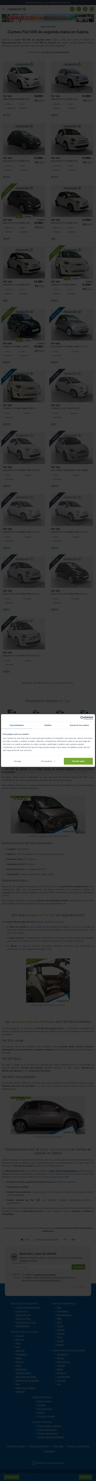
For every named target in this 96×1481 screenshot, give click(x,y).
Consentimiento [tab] (17, 725)
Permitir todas (78, 761)
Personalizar (46, 761)
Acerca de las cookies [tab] (79, 725)
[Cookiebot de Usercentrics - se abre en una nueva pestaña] (82, 718)
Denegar (17, 761)
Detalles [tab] (48, 725)
